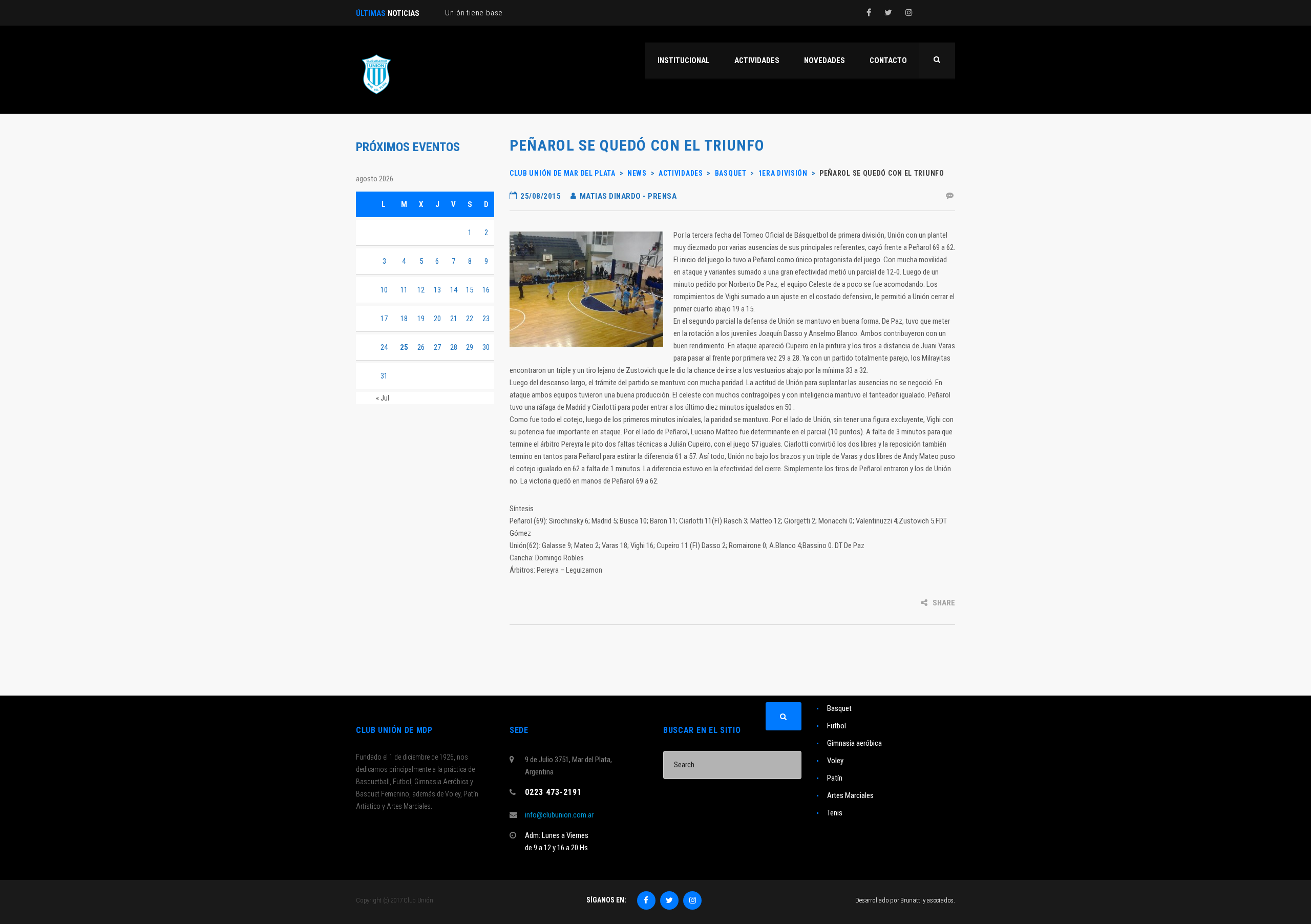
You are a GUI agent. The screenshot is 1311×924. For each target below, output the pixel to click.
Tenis (834, 812)
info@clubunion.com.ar (559, 815)
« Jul (382, 398)
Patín (834, 778)
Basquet (839, 708)
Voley (835, 760)
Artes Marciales (850, 795)
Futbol (836, 725)
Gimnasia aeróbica (854, 743)
